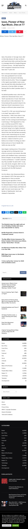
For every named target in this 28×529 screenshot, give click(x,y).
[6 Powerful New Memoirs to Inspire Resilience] (4, 488)
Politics (3, 368)
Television (4, 378)
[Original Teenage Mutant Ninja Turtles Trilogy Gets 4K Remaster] (23, 331)
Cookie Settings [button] (6, 525)
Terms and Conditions (7, 414)
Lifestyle (4, 360)
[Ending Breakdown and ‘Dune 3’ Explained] (23, 308)
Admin (4, 28)
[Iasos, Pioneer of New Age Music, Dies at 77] (14, 42)
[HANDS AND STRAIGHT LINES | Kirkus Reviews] (4, 481)
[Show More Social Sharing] (24, 31)
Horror (3, 358)
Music (3, 18)
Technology (5, 375)
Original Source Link (7, 206)
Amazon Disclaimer (6, 412)
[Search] (25, 5)
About (3, 402)
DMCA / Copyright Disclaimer (9, 409)
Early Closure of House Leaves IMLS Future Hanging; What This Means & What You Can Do (10, 301)
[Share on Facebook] (5, 31)
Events (3, 350)
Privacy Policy (5, 407)
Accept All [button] (15, 525)
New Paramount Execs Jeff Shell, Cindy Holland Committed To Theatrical (17, 496)
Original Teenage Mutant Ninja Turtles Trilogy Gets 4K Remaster (10, 331)
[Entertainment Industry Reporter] (14, 5)
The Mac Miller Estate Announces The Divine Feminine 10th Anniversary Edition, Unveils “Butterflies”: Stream (14, 241)
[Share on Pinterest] (19, 31)
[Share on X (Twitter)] (12, 31)
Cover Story (5, 348)
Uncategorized (5, 380)
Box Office (4, 345)
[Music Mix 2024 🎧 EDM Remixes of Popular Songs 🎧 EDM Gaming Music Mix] (4, 503)
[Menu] (3, 5)
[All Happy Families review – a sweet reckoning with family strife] (23, 316)
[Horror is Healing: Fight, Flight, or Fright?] (23, 293)
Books (3, 343)
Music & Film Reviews (7, 365)
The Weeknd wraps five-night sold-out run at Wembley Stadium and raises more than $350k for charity (13, 226)
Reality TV (4, 373)
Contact (4, 404)
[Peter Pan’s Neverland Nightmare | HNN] (23, 324)
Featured (4, 353)
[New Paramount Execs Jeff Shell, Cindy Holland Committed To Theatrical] (4, 496)
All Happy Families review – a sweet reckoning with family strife (9, 316)
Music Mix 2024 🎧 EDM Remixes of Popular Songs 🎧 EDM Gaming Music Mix (17, 504)
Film (3, 355)
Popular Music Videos (7, 370)
